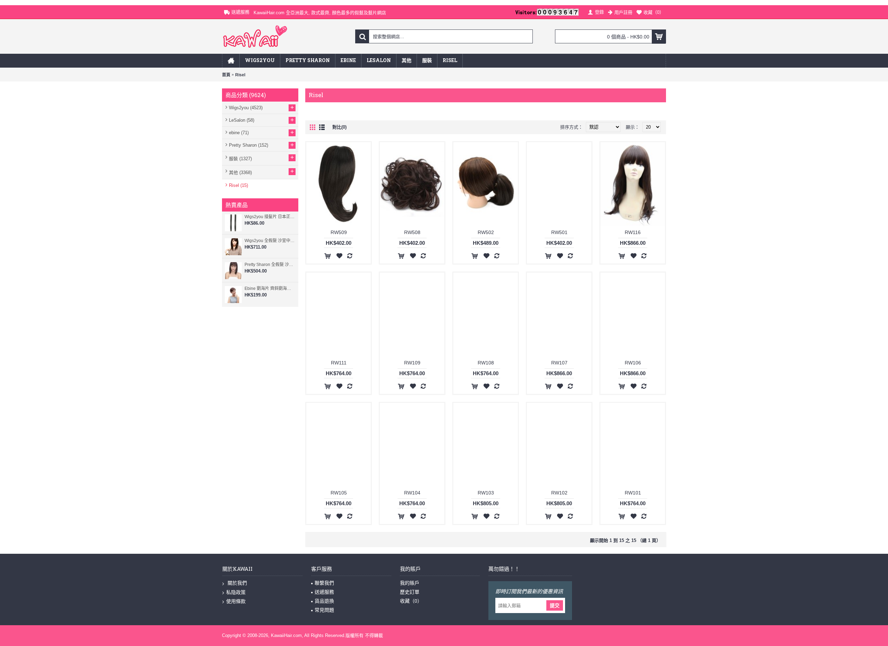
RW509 (339, 232)
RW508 (412, 232)
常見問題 (324, 610)
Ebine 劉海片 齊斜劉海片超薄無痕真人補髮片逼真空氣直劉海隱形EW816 (270, 288)
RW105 (339, 493)
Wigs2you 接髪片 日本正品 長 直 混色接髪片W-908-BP (270, 216)
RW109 (412, 362)
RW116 (633, 232)
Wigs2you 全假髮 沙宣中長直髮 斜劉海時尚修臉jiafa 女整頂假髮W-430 (270, 240)
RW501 (559, 232)
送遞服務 (324, 592)
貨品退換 (324, 601)
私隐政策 (236, 592)
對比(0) (339, 127)
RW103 (486, 493)
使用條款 (236, 601)
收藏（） (411, 601)
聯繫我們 (324, 583)
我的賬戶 (409, 583)
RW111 (339, 362)
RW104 (412, 493)
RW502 (486, 232)
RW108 (486, 362)
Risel (240, 74)
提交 (555, 605)
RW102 (559, 493)
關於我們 (236, 583)
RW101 (633, 493)
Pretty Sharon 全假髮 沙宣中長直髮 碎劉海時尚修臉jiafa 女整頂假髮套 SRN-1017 (270, 264)
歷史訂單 (409, 592)
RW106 (633, 362)
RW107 (559, 362)
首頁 (226, 74)
